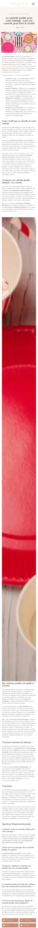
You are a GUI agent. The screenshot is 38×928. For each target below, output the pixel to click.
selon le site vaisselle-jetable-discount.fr (20, 153)
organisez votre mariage (9, 66)
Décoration (13, 14)
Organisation (24, 14)
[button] (33, 4)
